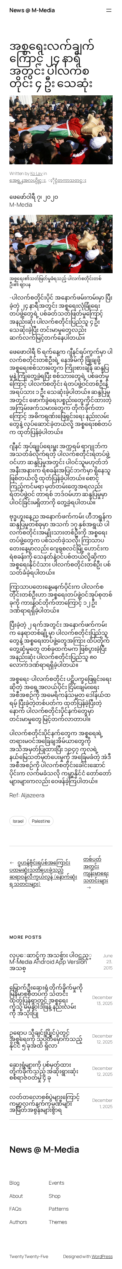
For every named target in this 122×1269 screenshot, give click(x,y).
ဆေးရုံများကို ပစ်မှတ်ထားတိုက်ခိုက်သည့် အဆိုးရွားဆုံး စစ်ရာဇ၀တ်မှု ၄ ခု (43, 1071)
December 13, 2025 (102, 1000)
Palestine (41, 821)
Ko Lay (36, 173)
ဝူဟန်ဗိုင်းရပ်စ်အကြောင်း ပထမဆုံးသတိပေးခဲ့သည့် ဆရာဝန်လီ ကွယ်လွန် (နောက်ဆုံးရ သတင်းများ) (43, 873)
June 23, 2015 (108, 962)
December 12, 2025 (102, 1039)
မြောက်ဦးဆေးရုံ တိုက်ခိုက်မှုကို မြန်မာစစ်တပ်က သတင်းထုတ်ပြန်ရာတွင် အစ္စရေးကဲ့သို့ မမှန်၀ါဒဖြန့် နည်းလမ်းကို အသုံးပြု (46, 1000)
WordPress (102, 1256)
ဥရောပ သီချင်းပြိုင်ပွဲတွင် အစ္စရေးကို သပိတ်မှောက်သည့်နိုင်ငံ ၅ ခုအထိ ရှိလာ (45, 1039)
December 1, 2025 (102, 1103)
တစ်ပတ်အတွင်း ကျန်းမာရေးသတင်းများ (96, 870)
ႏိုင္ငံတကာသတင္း (70, 180)
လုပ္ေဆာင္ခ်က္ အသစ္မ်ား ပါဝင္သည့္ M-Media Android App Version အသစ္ (50, 961)
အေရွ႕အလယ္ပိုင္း (27, 180)
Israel (18, 821)
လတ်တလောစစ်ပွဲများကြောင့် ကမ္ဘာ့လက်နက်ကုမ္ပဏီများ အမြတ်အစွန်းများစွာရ (44, 1103)
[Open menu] (109, 10)
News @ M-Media (32, 10)
